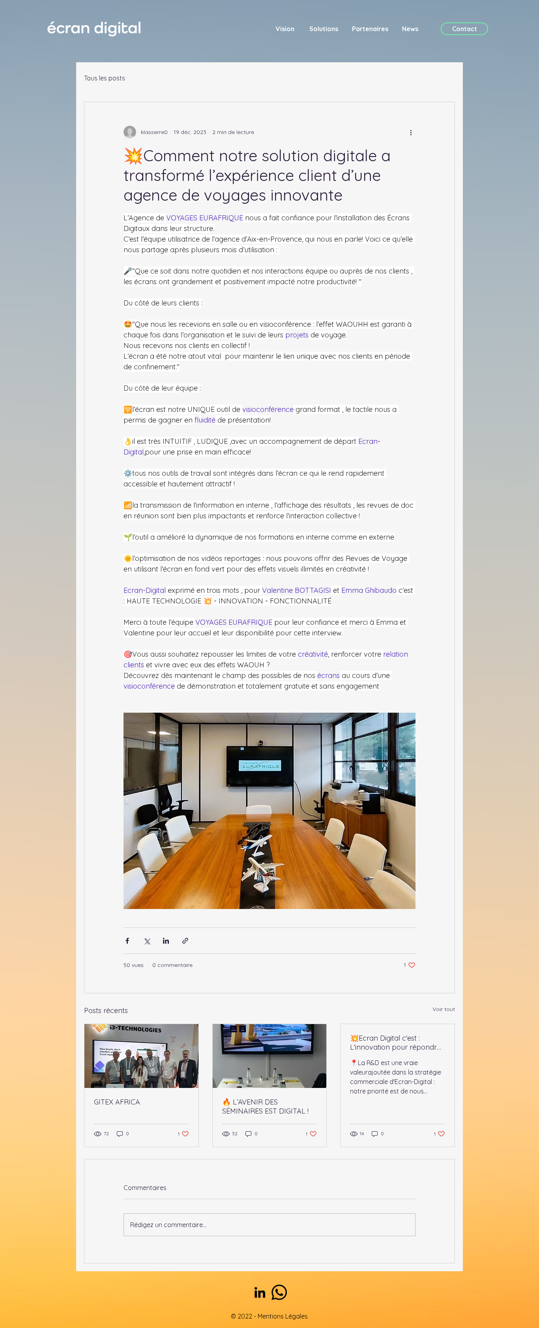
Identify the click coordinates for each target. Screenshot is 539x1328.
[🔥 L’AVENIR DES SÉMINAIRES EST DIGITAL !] (270, 1056)
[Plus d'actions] (410, 132)
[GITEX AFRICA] (141, 1056)
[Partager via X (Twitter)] (146, 940)
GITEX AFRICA (117, 1101)
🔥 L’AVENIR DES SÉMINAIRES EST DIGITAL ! (265, 1106)
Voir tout (443, 1009)
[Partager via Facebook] (127, 940)
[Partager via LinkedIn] (166, 940)
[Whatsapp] (279, 1292)
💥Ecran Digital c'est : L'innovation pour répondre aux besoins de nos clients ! (395, 1043)
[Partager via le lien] (185, 940)
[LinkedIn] (260, 1292)
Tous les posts (104, 78)
